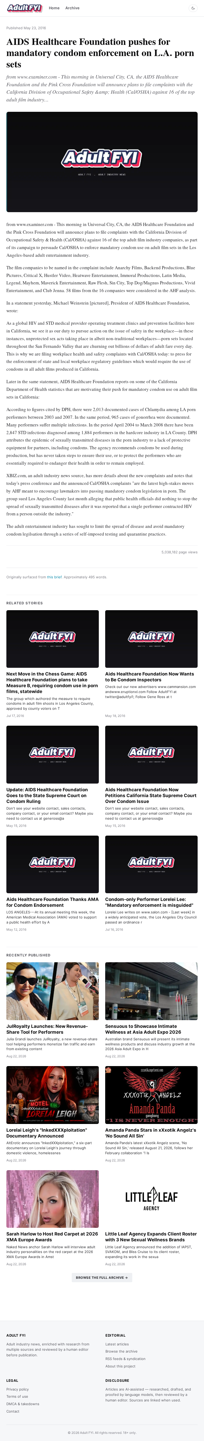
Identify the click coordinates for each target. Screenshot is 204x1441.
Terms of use (17, 1396)
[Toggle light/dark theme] (193, 8)
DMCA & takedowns (22, 1404)
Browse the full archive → (102, 1278)
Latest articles (117, 1344)
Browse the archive (121, 1351)
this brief (54, 577)
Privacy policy (17, 1389)
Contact (12, 1411)
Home (54, 8)
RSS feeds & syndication (125, 1359)
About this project (120, 1366)
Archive (72, 8)
